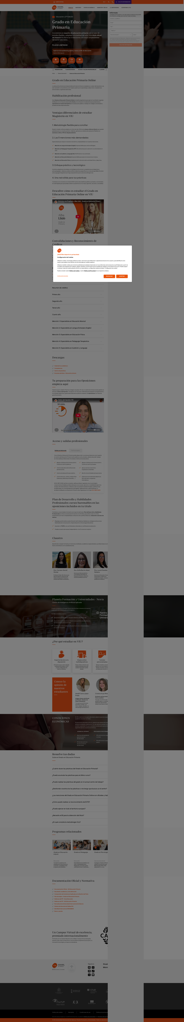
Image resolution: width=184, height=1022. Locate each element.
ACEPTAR (122, 276)
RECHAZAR (109, 276)
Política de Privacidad (90, 270)
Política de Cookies (74, 270)
